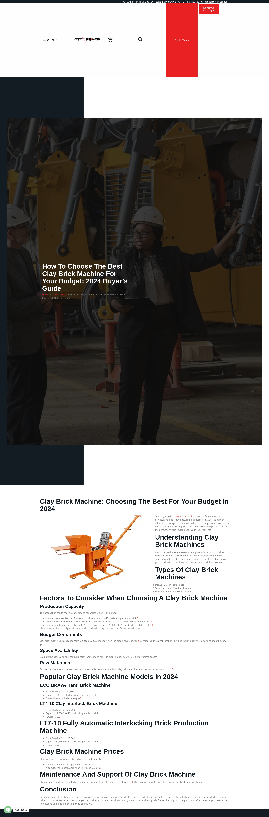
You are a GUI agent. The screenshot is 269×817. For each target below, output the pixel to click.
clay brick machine (184, 516)
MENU (51, 40)
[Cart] (110, 40)
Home (45, 294)
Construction (59, 294)
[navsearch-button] (140, 40)
